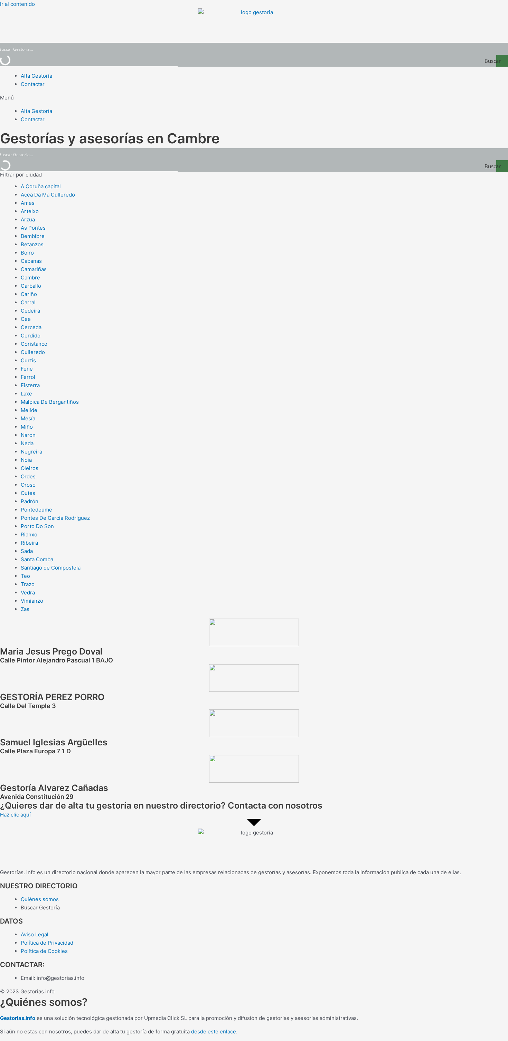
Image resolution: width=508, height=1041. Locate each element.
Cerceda (31, 327)
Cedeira (30, 310)
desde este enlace (213, 1031)
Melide (29, 410)
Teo (25, 576)
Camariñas (34, 269)
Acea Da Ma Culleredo (48, 194)
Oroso (28, 484)
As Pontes (33, 228)
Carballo (31, 286)
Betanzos (32, 244)
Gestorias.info (17, 1018)
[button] (254, 98)
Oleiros (29, 468)
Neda (27, 443)
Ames (28, 203)
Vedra (28, 592)
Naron (28, 435)
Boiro (27, 252)
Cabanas (31, 261)
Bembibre (33, 236)
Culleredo (33, 352)
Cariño (29, 294)
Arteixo (30, 211)
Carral (28, 302)
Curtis (28, 360)
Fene (27, 368)
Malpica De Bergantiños (50, 402)
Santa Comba (37, 559)
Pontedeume (36, 509)
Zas (25, 609)
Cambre (30, 277)
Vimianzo (32, 601)
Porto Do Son (37, 526)
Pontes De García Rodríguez (55, 518)
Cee (26, 319)
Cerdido (30, 335)
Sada (27, 551)
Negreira (31, 451)
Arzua (28, 219)
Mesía (28, 418)
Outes (28, 493)
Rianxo (29, 534)
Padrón (29, 501)
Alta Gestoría (36, 76)
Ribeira (29, 542)
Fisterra (30, 385)
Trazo (28, 584)
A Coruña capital (41, 186)
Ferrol (28, 377)
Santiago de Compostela (51, 567)
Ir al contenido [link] (17, 4)
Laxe (26, 393)
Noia (26, 460)
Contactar (33, 84)
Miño (27, 426)
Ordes (28, 476)
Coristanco (34, 344)
